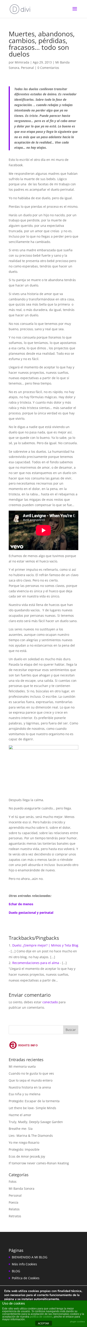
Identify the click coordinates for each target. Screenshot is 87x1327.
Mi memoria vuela (22, 1066)
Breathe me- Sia (21, 1128)
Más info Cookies (24, 1264)
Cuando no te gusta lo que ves (31, 1073)
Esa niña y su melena (24, 1094)
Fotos (13, 1181)
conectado (50, 1002)
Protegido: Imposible (24, 1149)
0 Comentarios (48, 68)
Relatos (14, 1209)
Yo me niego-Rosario (24, 1142)
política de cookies (41, 1316)
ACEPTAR (43, 1323)
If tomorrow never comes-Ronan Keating (39, 1163)
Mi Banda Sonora (21, 1188)
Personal (27, 68)
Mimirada (22, 62)
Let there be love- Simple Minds (32, 1108)
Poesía (13, 1202)
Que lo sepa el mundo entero (30, 1080)
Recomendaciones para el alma (35, 963)
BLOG (16, 1271)
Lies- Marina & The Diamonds (31, 1135)
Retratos (15, 1216)
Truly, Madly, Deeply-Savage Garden (36, 1122)
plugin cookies (77, 1321)
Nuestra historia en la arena (30, 1087)
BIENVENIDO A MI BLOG (29, 1257)
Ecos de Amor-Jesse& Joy (27, 1156)
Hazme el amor (20, 1115)
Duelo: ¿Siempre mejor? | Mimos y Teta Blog (45, 945)
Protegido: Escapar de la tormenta (34, 1101)
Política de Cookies (25, 1278)
